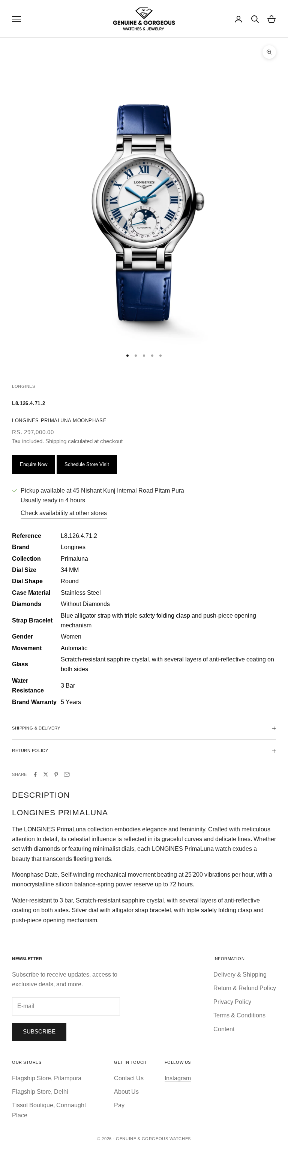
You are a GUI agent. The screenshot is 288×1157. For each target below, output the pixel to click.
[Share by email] (67, 774)
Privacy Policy (232, 1002)
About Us (126, 1092)
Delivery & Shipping (240, 974)
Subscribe (39, 1031)
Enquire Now (33, 464)
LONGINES (23, 386)
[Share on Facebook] (35, 774)
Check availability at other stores (64, 513)
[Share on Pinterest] (56, 774)
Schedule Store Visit (86, 464)
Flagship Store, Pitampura (46, 1078)
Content (223, 1029)
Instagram (178, 1078)
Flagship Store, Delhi (40, 1092)
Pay (119, 1105)
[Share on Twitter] (46, 774)
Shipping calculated (69, 441)
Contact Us (129, 1078)
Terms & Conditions (239, 1015)
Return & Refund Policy (244, 988)
